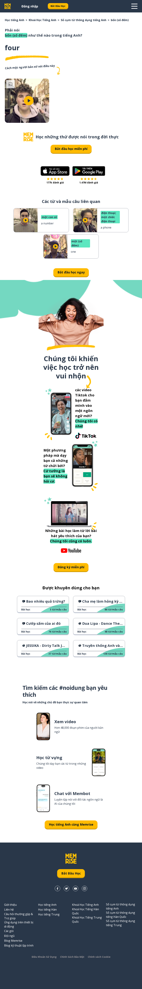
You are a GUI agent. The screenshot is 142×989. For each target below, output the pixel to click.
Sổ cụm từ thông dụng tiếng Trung (120, 923)
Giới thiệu (10, 905)
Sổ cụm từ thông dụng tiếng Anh (83, 20)
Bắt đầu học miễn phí (71, 149)
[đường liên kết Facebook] (57, 888)
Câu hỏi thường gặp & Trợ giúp (18, 916)
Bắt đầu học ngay (71, 272)
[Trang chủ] (28, 136)
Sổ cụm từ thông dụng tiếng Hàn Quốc (120, 915)
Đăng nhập (29, 6)
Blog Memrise (13, 941)
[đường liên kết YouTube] (75, 888)
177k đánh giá (55, 182)
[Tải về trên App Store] (55, 171)
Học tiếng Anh (14, 20)
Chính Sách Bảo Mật (72, 956)
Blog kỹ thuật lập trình (18, 945)
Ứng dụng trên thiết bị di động (18, 924)
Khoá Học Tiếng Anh (42, 20)
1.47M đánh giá (88, 182)
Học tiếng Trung (49, 914)
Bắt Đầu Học (58, 6)
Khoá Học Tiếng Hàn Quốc (85, 911)
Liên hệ (9, 909)
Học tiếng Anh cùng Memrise (71, 824)
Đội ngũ (9, 936)
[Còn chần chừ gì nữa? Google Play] (88, 171)
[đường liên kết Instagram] (84, 888)
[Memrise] (7, 6)
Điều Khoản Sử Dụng (44, 956)
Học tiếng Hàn (47, 909)
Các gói (9, 931)
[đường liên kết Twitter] (66, 888)
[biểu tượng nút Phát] (29, 101)
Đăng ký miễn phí (71, 567)
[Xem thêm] (134, 6)
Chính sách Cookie (99, 956)
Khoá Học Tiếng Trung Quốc (87, 920)
